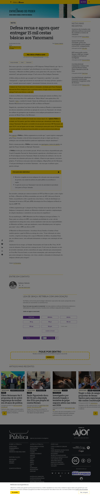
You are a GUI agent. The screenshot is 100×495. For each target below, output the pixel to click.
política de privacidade (81, 489)
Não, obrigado (84, 492)
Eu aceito (15, 492)
